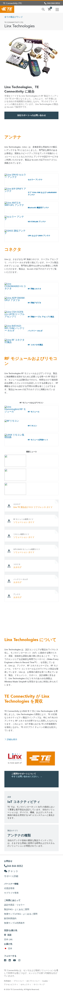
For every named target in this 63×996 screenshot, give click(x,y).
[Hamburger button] (57, 9)
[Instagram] (19, 960)
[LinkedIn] (10, 960)
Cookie (45, 981)
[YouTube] (14, 960)
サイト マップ (39, 984)
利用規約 (7, 981)
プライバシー (18, 981)
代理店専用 (9, 888)
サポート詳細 (11, 876)
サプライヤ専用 (11, 893)
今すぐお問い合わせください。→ (26, 776)
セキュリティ (26, 984)
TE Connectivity (7, 9)
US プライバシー (33, 981)
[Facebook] (5, 960)
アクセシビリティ (11, 984)
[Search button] (43, 9)
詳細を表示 (12, 739)
